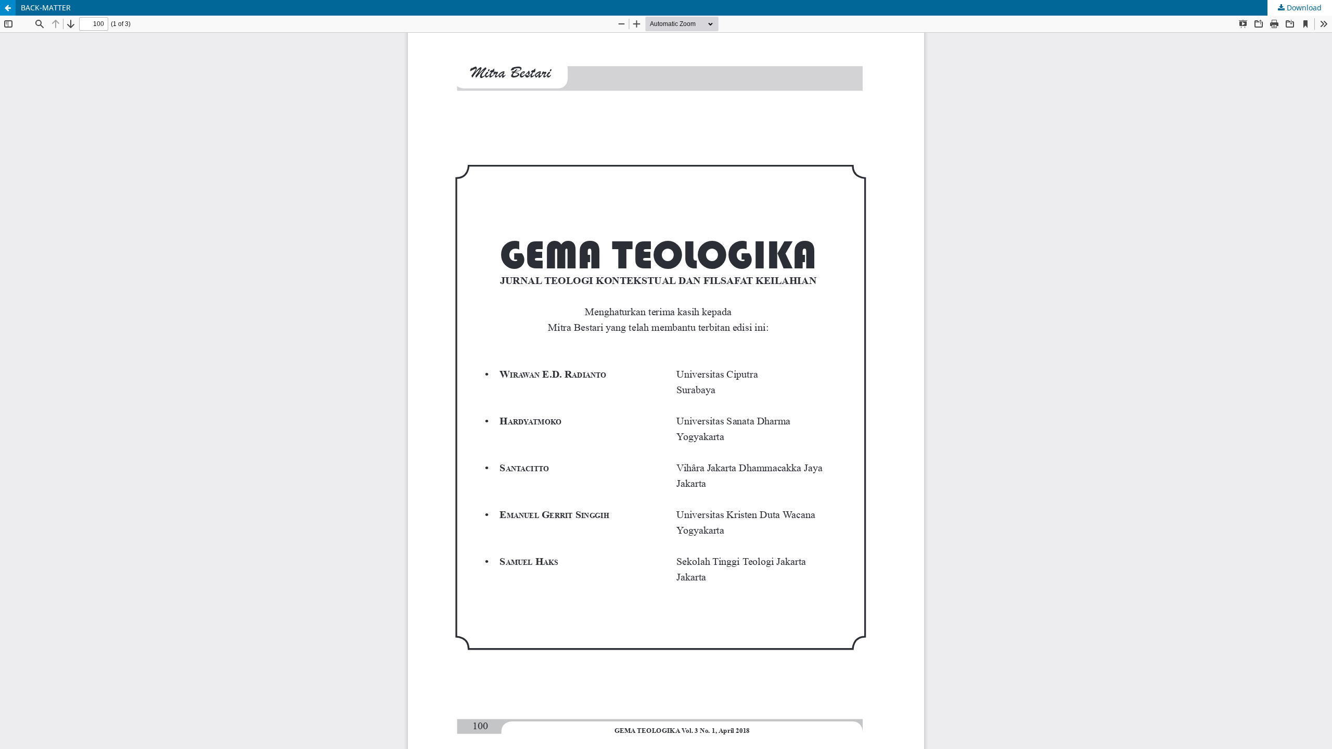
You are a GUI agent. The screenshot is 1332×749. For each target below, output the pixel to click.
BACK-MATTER (46, 7)
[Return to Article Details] (8, 8)
